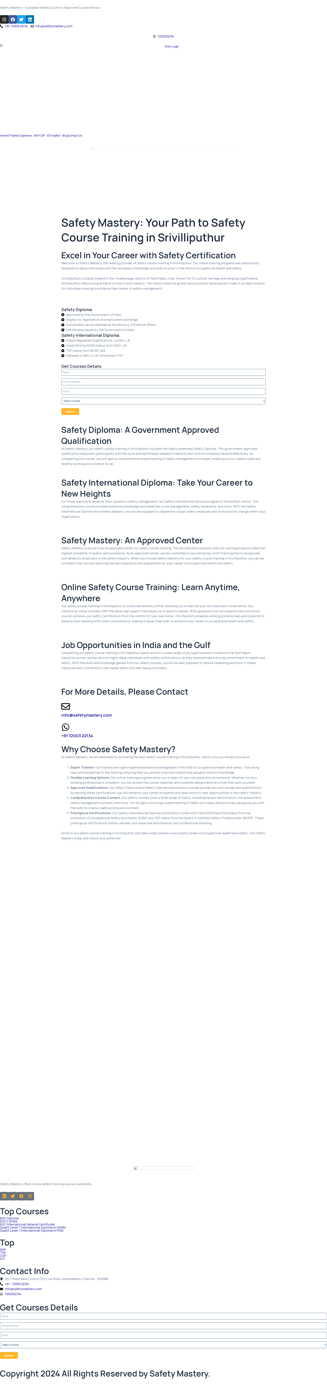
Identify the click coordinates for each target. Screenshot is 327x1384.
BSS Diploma (9, 1218)
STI (9, 135)
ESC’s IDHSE (9, 1221)
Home (3, 135)
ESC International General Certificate (27, 1224)
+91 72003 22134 (77, 735)
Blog (65, 135)
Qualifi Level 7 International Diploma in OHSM (33, 1227)
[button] (22, 135)
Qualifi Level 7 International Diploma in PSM (31, 1230)
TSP (3, 1252)
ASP (3, 1249)
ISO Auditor (54, 135)
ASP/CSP (39, 135)
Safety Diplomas (21, 135)
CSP (3, 1255)
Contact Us (75, 135)
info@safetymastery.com (86, 715)
